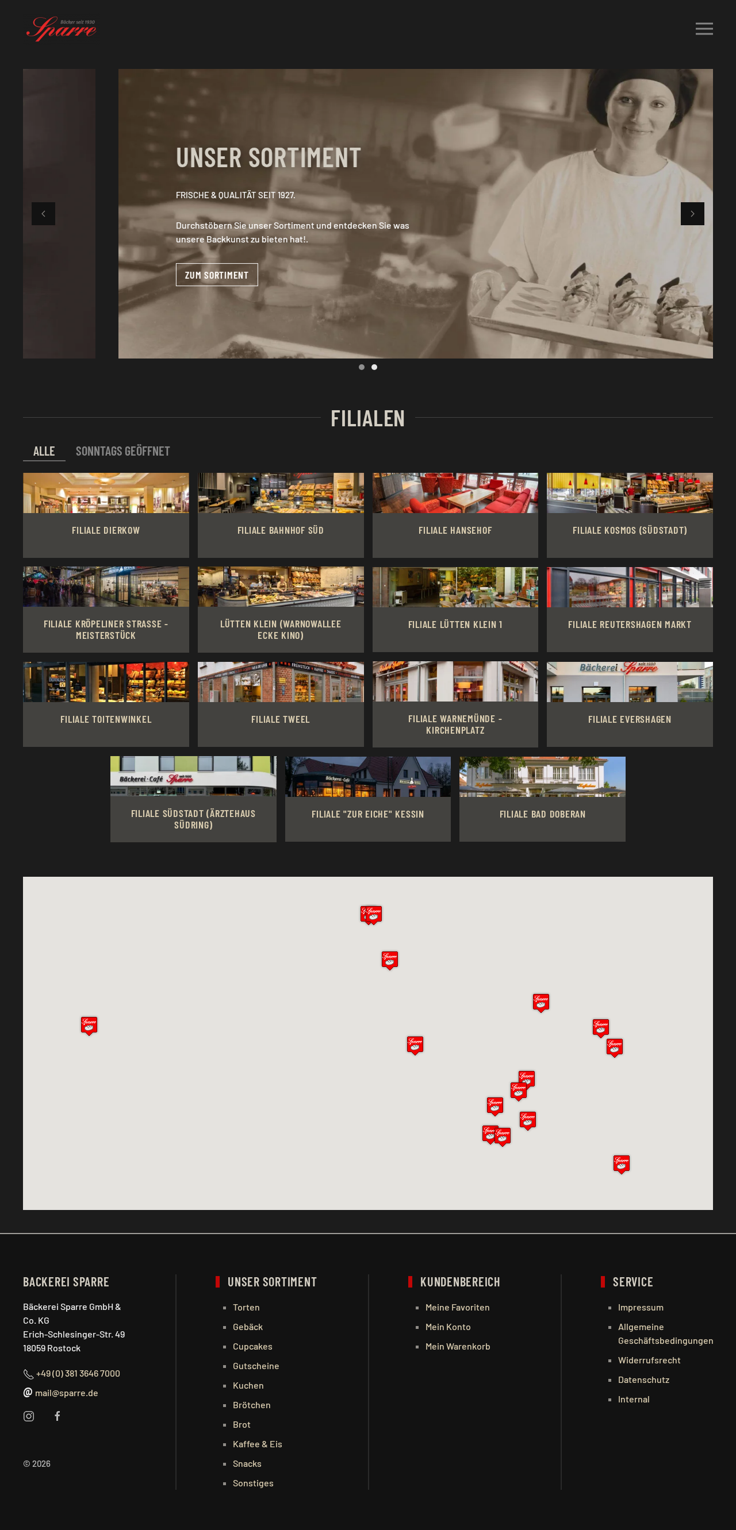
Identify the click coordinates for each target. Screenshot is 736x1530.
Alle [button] (44, 450)
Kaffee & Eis (257, 1443)
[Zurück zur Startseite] (61, 28)
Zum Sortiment (122, 274)
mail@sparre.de (66, 1392)
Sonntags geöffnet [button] (123, 450)
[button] (704, 28)
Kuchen (248, 1384)
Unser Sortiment (174, 156)
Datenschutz (643, 1379)
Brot (242, 1424)
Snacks (247, 1463)
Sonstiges (253, 1482)
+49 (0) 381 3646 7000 (78, 1372)
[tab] (362, 367)
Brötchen (252, 1404)
